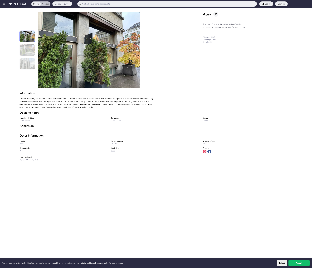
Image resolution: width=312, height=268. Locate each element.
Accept (299, 263)
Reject (282, 263)
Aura (113, 151)
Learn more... (117, 263)
